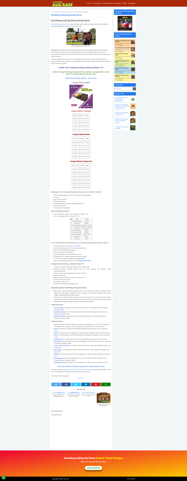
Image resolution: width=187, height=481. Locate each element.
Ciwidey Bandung (59, 362)
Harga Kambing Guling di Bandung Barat (103, 404)
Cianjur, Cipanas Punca (61, 345)
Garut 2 (56, 329)
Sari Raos (81, 378)
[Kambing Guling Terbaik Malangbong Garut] (59, 393)
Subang (56, 354)
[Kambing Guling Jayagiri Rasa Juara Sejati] (74, 393)
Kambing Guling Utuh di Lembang (121, 127)
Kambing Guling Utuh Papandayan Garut (77, 369)
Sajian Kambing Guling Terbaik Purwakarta (123, 47)
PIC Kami (82, 258)
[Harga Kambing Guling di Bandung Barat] (104, 398)
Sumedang (57, 341)
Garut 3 (56, 333)
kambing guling (58, 11)
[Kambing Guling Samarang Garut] (89, 393)
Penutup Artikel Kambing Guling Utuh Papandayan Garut (81, 366)
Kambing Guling (108, 3)
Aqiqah (124, 3)
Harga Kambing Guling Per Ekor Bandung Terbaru (121, 120)
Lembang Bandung (60, 312)
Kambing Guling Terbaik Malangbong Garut (59, 395)
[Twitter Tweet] (56, 384)
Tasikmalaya (58, 339)
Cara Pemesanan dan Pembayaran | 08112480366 (121, 99)
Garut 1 (56, 324)
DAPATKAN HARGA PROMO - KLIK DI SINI (81, 78)
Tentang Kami (96, 3)
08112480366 (76, 246)
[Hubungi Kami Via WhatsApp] (3, 477)
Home (89, 3)
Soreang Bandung (59, 358)
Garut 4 (56, 335)
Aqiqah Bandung (59, 316)
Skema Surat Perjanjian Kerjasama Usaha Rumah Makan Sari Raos (122, 106)
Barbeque (117, 3)
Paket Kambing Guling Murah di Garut (121, 113)
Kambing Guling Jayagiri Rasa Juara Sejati (73, 395)
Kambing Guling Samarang (67, 11)
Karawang (57, 350)
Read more (121, 45)
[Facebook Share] (66, 384)
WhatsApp (131, 3)
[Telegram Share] (76, 384)
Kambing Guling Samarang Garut (66, 15)
